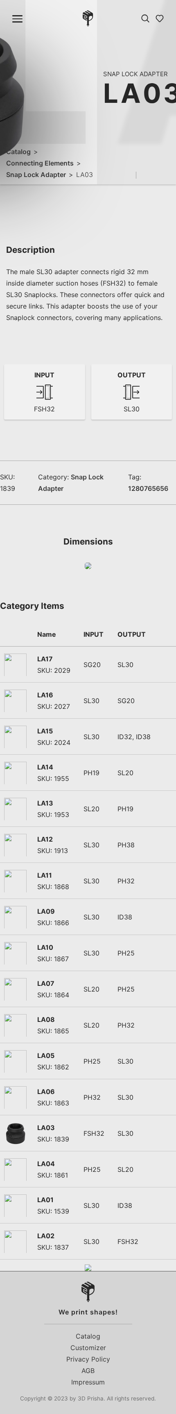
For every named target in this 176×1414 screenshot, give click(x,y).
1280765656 (148, 488)
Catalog (18, 152)
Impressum (88, 1382)
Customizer (88, 1348)
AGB (88, 1370)
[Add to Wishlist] (129, 175)
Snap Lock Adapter (36, 174)
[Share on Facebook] (145, 175)
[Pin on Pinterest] (169, 175)
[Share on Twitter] (157, 175)
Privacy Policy (88, 1359)
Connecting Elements (40, 163)
